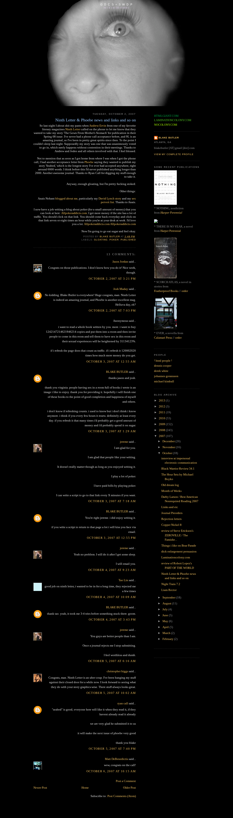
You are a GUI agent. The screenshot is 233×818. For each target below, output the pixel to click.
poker (114, 239)
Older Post (129, 787)
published (128, 239)
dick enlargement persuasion (179, 551)
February (168, 639)
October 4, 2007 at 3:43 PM (112, 619)
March (166, 633)
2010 (162, 418)
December (168, 441)
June (165, 615)
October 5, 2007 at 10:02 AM (111, 693)
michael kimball (164, 381)
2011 (162, 412)
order (185, 291)
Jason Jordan (120, 261)
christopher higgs (117, 671)
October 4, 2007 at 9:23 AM (112, 570)
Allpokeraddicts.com (74, 213)
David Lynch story (110, 198)
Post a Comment (126, 781)
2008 (162, 430)
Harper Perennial (171, 212)
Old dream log (170, 485)
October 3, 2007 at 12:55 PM (111, 537)
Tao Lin (123, 580)
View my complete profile (174, 154)
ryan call (122, 703)
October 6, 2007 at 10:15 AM (111, 771)
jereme (124, 441)
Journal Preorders (171, 513)
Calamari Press (163, 337)
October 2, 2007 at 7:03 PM (112, 310)
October (167, 453)
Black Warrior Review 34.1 (178, 468)
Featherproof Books (166, 291)
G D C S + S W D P (116, 4)
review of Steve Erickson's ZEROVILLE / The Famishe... (177, 535)
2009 (162, 424)
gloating (101, 239)
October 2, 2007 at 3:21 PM (112, 278)
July (165, 609)
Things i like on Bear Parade (178, 545)
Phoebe (89, 162)
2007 (162, 436)
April (166, 627)
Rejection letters (171, 519)
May (165, 621)
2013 (162, 400)
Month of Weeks (171, 491)
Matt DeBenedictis (116, 759)
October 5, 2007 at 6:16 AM (112, 661)
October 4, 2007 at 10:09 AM (111, 597)
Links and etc (169, 507)
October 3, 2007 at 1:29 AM (112, 431)
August (167, 603)
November (169, 447)
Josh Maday (120, 289)
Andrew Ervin (97, 125)
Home (85, 787)
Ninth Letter (72, 129)
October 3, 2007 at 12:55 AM (111, 361)
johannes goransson (166, 376)
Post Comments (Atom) (121, 796)
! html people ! (163, 360)
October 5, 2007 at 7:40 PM (112, 748)
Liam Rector (169, 590)
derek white (161, 371)
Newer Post (40, 787)
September (169, 597)
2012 (162, 406)
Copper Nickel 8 (171, 525)
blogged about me (66, 198)
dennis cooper (162, 365)
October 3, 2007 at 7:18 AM (112, 501)
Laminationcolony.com (175, 557)
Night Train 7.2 (170, 584)
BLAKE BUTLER (117, 371)
